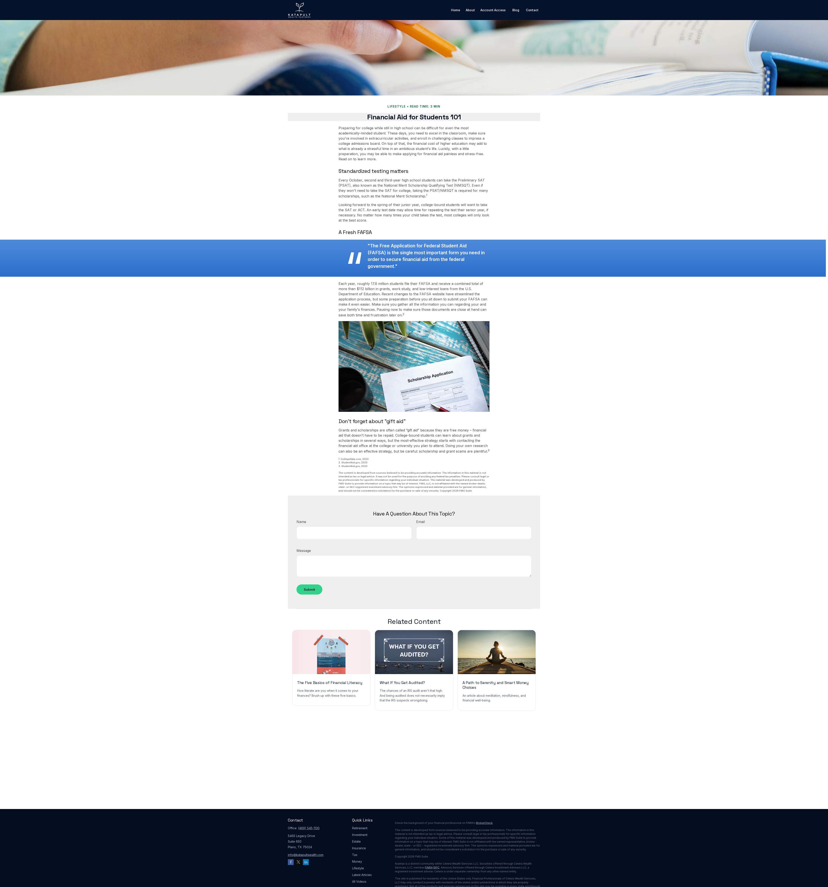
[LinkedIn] (306, 862)
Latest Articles (362, 875)
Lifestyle (358, 868)
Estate (356, 841)
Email (420, 522)
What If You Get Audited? (402, 682)
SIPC (436, 867)
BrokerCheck (484, 823)
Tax (355, 855)
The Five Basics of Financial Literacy (329, 682)
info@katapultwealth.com (305, 855)
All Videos (359, 881)
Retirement (359, 828)
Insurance (359, 848)
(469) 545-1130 (309, 828)
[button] (455, 10)
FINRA (429, 867)
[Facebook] (291, 862)
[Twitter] (298, 862)
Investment (359, 835)
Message (303, 550)
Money (357, 861)
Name (301, 522)
